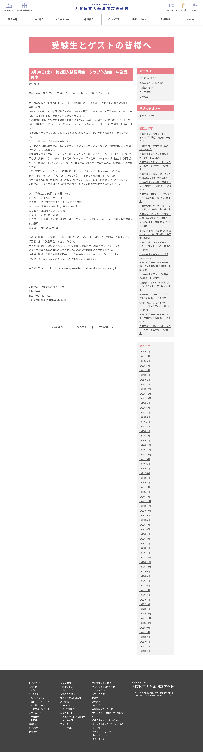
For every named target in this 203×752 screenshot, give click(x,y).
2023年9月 (144, 515)
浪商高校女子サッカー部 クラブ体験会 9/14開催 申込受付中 (155, 166)
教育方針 (12, 19)
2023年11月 (145, 506)
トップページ (35, 682)
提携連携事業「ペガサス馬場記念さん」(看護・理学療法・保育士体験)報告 (155, 234)
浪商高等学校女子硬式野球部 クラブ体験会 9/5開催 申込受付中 (155, 186)
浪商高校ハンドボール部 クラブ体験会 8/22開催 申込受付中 (155, 330)
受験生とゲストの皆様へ (151, 82)
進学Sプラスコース (39, 697)
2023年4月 (144, 538)
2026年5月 (144, 365)
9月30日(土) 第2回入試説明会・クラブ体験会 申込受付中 (79, 74)
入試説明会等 (68, 709)
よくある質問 (98, 690)
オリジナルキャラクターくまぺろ (107, 724)
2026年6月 (144, 360)
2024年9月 (144, 459)
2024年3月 (144, 487)
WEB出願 (66, 705)
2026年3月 (144, 375)
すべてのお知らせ (148, 78)
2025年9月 (144, 403)
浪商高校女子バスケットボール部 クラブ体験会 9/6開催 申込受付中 (155, 137)
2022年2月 (144, 604)
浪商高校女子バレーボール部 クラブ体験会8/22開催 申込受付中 (155, 318)
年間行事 (35, 716)
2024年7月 (144, 468)
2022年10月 (145, 566)
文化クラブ (67, 690)
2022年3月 (144, 599)
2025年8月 (144, 407)
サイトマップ (98, 738)
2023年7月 (144, 524)
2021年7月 (144, 637)
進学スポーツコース (40, 701)
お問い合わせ (98, 705)
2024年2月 (144, 491)
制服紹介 (35, 720)
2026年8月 (144, 351)
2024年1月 (144, 496)
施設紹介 (89, 19)
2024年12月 (145, 445)
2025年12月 (145, 388)
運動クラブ (67, 686)
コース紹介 (38, 19)
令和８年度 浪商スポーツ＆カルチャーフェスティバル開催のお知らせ (155, 246)
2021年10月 (145, 622)
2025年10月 (145, 398)
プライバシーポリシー (102, 731)
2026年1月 (144, 384)
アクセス (64, 724)
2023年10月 (145, 510)
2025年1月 (144, 440)
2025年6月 (144, 417)
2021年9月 (144, 627)
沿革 (33, 690)
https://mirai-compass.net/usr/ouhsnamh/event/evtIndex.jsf (83, 268)
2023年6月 (144, 529)
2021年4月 (144, 650)
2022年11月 (145, 562)
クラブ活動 (114, 19)
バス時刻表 (67, 727)
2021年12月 (145, 613)
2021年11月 (145, 618)
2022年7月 (144, 580)
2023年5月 (144, 534)
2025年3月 (144, 431)
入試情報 (165, 19)
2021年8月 (144, 632)
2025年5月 (144, 421)
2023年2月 (144, 548)
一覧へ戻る (81, 327)
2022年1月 (144, 608)
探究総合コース (38, 705)
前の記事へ (57, 327)
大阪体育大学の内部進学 (73, 716)
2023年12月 (145, 501)
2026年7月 (144, 356)
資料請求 (96, 701)
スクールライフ (63, 19)
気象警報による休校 (101, 682)
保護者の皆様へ (147, 87)
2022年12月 (145, 557)
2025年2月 (144, 435)
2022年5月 (144, 590)
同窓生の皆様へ (99, 694)
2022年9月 (144, 571)
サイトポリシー (99, 735)
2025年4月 (144, 426)
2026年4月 (144, 370)
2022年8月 (144, 576)
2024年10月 (145, 454)
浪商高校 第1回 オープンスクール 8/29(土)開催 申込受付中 (155, 197)
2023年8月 (144, 519)
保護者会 (96, 697)
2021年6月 (144, 641)
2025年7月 (144, 412)
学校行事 (143, 96)
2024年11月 (145, 449)
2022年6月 (144, 585)
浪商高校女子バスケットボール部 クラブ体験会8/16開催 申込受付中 (155, 266)
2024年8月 (144, 463)
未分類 (142, 115)
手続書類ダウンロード (102, 709)
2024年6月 (144, 473)
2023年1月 (144, 552)
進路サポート (139, 19)
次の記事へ (104, 327)
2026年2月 (144, 379)
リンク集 (96, 727)
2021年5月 (144, 646)
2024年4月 (144, 482)
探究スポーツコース (40, 709)
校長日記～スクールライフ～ (105, 720)
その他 (190, 19)
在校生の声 (67, 720)
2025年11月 (145, 393)
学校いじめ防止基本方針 (103, 686)
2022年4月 (144, 594)
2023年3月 (144, 543)
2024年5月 (144, 477)
